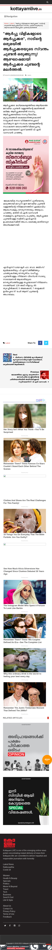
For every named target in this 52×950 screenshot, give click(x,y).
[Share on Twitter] (46, 343)
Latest (12, 23)
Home (6, 23)
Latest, (29, 75)
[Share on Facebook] (40, 343)
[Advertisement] (26, 246)
